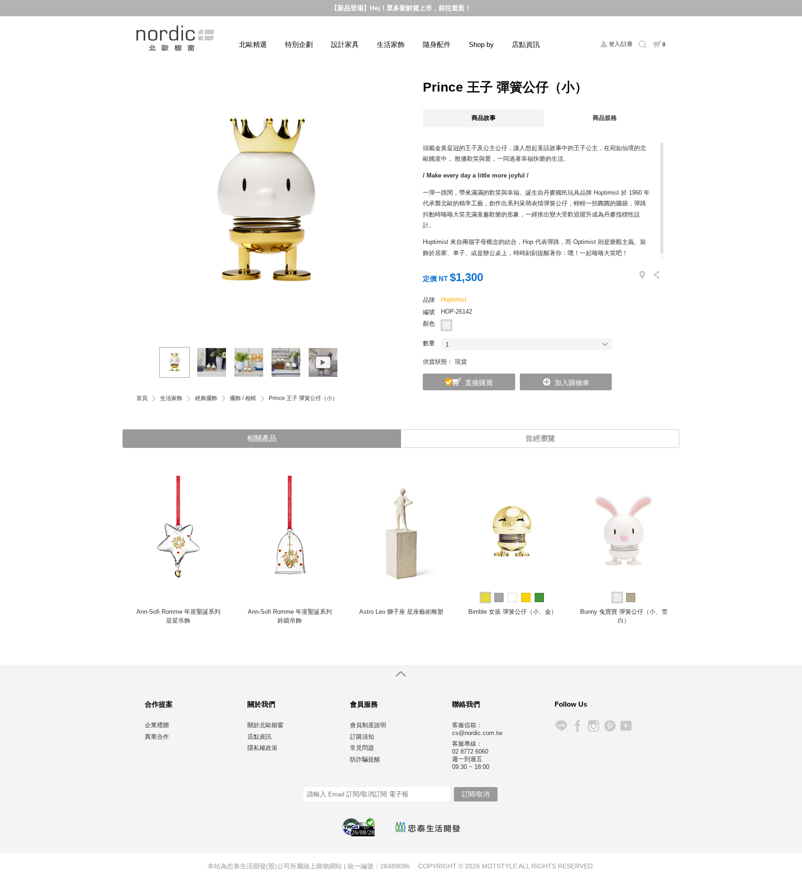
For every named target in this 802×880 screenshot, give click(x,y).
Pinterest (609, 726)
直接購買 (479, 383)
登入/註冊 (621, 44)
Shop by (481, 44)
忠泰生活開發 (427, 827)
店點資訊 (526, 44)
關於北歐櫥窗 (265, 725)
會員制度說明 (368, 725)
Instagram (593, 726)
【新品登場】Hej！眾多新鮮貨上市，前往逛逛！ (401, 8)
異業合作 (157, 736)
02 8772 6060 (470, 751)
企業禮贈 (157, 725)
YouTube (626, 726)
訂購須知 (362, 736)
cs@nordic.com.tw (477, 732)
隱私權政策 (262, 747)
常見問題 (362, 747)
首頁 (142, 398)
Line (561, 726)
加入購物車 (572, 383)
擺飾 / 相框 (243, 398)
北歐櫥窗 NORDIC (176, 38)
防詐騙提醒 (365, 759)
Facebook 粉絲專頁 (577, 726)
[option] (266, 204)
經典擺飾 (206, 398)
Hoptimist (453, 299)
